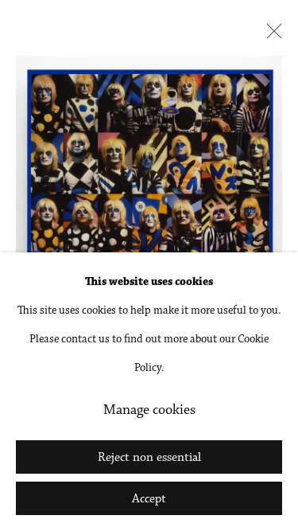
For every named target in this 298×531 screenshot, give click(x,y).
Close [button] (270, 36)
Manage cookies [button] (149, 411)
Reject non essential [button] (149, 457)
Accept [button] (149, 499)
